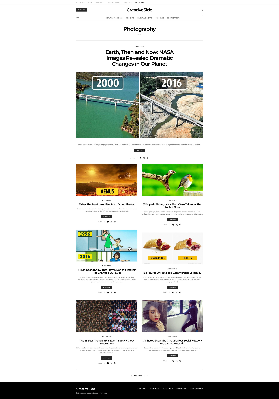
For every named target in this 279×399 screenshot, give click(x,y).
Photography (139, 2)
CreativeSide (139, 10)
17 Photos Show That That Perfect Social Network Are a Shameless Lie (172, 342)
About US (141, 389)
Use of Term (154, 389)
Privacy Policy (196, 389)
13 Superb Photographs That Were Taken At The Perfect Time (172, 206)
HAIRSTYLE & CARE (113, 2)
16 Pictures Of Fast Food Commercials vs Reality (172, 272)
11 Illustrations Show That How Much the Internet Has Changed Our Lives (106, 271)
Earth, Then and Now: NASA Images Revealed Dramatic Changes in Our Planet (139, 58)
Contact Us (181, 389)
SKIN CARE (99, 2)
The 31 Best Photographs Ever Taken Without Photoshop (106, 342)
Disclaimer (168, 389)
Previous (138, 376)
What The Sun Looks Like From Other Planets (106, 204)
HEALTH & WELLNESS (84, 2)
